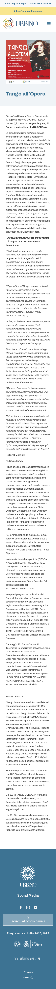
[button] (28, 920)
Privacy (28, 972)
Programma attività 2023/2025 (28, 933)
